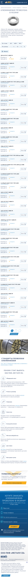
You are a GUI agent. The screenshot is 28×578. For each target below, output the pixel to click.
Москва (7, 545)
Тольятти (6, 548)
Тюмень (15, 548)
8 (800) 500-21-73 (22, 2)
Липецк (23, 544)
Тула (12, 548)
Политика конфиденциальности (16, 559)
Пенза (21, 546)
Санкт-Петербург (18, 547)
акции (24, 461)
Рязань (9, 547)
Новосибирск (9, 546)
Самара (13, 547)
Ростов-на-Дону (4, 547)
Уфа (23, 548)
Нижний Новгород (22, 545)
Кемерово (3, 544)
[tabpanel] (14, 347)
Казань (19, 543)
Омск (14, 546)
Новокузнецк (3, 546)
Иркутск (16, 543)
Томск (10, 548)
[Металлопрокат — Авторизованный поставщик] (4, 556)
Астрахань (11, 542)
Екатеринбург (8, 543)
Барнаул (15, 542)
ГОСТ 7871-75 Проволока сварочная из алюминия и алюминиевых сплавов (14, 364)
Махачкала (3, 545)
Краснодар (10, 544)
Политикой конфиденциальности (12, 532)
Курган (20, 544)
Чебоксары (8, 549)
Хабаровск (3, 549)
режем (22, 395)
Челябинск (13, 549)
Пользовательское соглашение (8, 560)
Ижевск (12, 543)
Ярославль (18, 549)
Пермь (24, 546)
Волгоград (20, 542)
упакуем (17, 405)
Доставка (3, 449)
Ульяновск (20, 548)
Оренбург (17, 546)
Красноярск (15, 544)
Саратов (2, 548)
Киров (6, 544)
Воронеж (3, 543)
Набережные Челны (13, 545)
